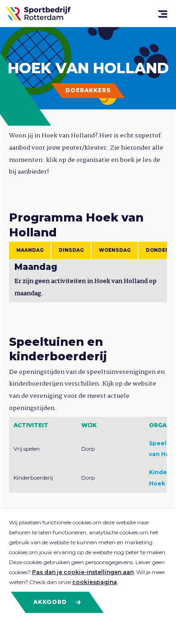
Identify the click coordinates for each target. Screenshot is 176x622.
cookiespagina (94, 582)
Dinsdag (71, 250)
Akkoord (51, 601)
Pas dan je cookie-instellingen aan (83, 572)
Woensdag (114, 250)
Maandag (29, 250)
